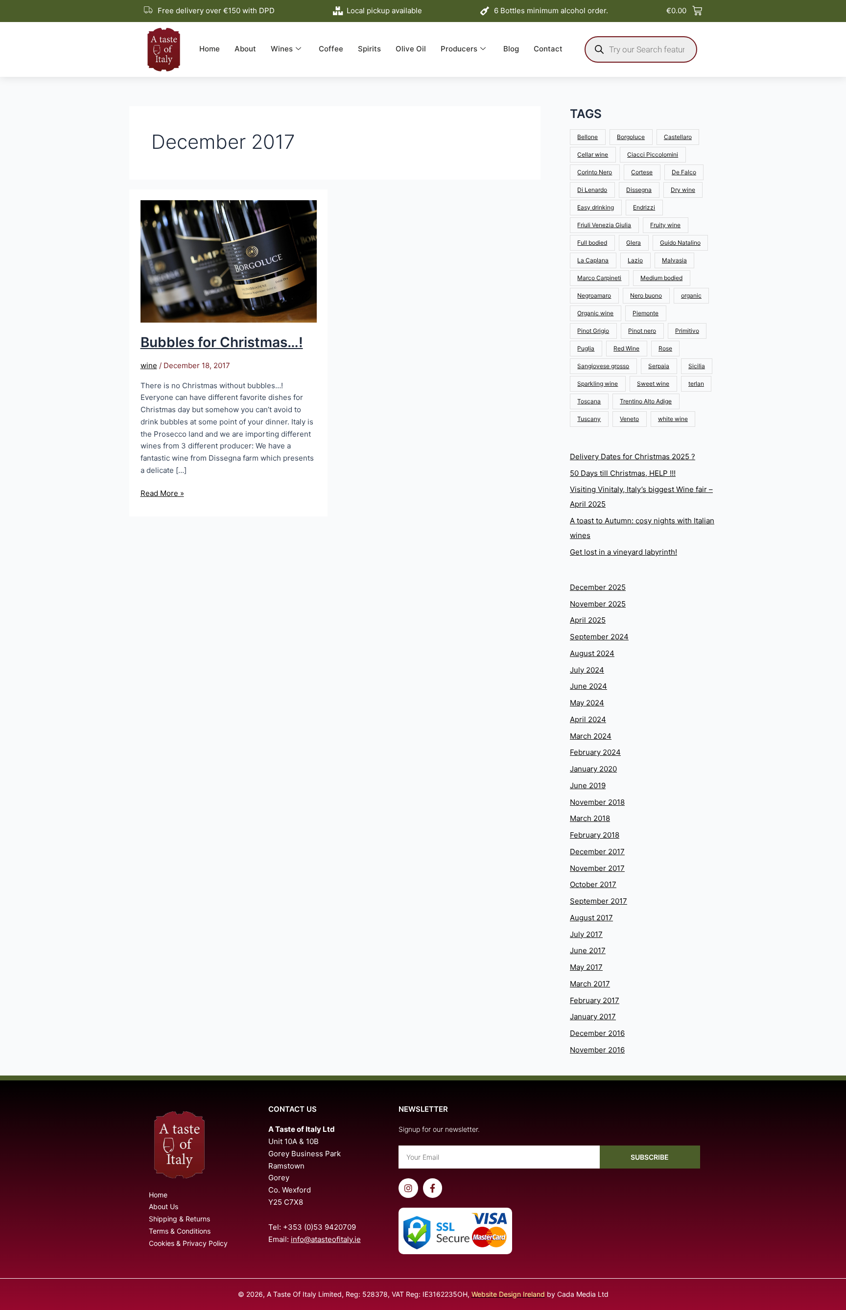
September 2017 (598, 901)
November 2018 (597, 802)
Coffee (331, 48)
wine (149, 365)
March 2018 (590, 818)
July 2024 (587, 670)
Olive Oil (411, 48)
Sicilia (696, 366)
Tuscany (589, 418)
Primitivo (687, 330)
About (245, 48)
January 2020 (593, 768)
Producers (459, 48)
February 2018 (594, 835)
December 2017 (597, 851)
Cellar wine (592, 154)
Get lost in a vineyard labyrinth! (623, 552)
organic (691, 295)
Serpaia (658, 366)
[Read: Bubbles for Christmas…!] (229, 260)
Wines (282, 48)
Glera (633, 242)
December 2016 (597, 1033)
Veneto (629, 418)
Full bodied (592, 242)
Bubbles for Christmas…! (222, 342)
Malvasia (674, 260)
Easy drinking (595, 207)
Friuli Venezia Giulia (604, 225)
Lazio (635, 260)
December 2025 (598, 587)
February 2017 (594, 1000)
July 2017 (586, 934)
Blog (511, 48)
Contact (548, 48)
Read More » (162, 493)
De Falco (684, 172)
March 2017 (590, 983)
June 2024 (588, 686)
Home (209, 48)
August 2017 (591, 917)
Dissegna (639, 189)
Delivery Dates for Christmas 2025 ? (632, 456)
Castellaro (678, 136)
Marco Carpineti (599, 277)
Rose (665, 348)
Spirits (369, 48)
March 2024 (590, 736)
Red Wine (626, 348)
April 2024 (588, 719)
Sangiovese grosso (603, 366)
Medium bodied (661, 277)
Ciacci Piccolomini (652, 154)
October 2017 (593, 884)
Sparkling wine (597, 383)
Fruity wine (665, 225)
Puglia (585, 348)
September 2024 (599, 636)
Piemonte (645, 313)
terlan (696, 383)
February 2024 (595, 752)
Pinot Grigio (593, 330)
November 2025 (598, 603)
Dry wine (683, 189)
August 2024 (592, 653)
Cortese (642, 172)
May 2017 (586, 967)
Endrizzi (644, 207)
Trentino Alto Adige (646, 401)
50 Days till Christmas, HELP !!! (623, 473)
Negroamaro (594, 295)
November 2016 (597, 1049)
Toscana (589, 401)
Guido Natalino (680, 242)
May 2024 (587, 702)
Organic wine (595, 313)
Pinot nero (642, 330)
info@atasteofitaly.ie (326, 1239)
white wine (673, 418)
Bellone (587, 136)
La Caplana (593, 260)
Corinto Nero (594, 172)
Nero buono (646, 295)
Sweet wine (653, 383)
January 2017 (593, 1016)
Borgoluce (631, 136)
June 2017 (588, 950)
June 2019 (588, 785)
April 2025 (588, 620)
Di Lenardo (592, 189)
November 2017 (597, 868)
